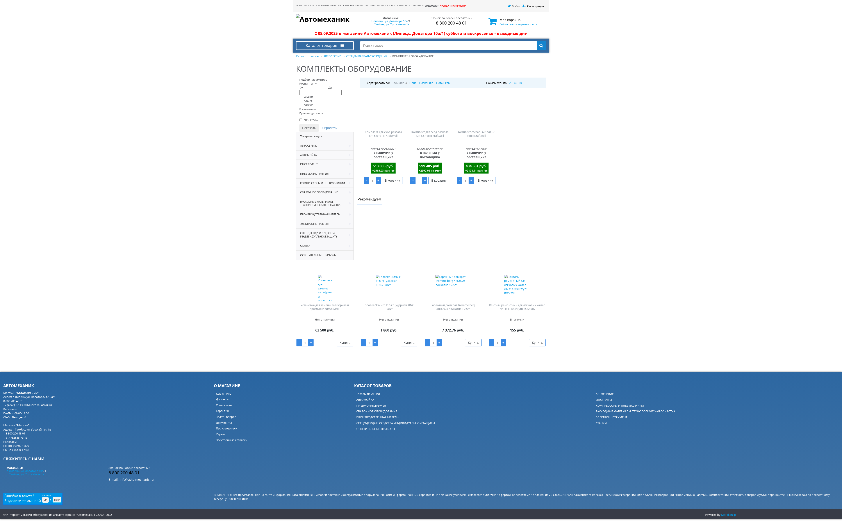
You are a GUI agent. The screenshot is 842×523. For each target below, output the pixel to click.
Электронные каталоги (231, 440)
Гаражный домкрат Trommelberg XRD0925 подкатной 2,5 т (453, 307)
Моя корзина (510, 20)
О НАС (299, 5)
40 (515, 83)
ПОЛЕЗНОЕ (418, 5)
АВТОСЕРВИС (605, 394)
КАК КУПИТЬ (310, 5)
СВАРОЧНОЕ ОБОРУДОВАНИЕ (376, 411)
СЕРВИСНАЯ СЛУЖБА (353, 5)
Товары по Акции (368, 394)
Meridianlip (728, 515)
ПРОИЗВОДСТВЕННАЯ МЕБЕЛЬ (377, 417)
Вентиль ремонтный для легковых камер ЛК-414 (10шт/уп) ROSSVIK (517, 307)
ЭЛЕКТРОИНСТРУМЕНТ (611, 417)
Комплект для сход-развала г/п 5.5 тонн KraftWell (383, 134)
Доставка (222, 399)
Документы (224, 423)
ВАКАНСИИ (382, 5)
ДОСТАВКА (370, 5)
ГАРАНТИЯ (335, 5)
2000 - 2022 (104, 515)
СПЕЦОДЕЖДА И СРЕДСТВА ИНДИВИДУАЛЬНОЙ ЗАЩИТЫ (395, 423)
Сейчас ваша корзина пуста (518, 24)
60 (520, 83)
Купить (345, 342)
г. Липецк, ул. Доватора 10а (389, 21)
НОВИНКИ (323, 5)
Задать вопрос (226, 417)
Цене (412, 83)
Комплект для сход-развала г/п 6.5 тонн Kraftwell (429, 134)
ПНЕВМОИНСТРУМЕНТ (372, 406)
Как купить (223, 393)
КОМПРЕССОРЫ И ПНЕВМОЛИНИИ (620, 406)
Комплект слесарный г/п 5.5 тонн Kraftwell (476, 134)
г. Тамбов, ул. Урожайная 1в (390, 24)
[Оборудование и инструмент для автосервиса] (325, 19)
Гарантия (222, 411)
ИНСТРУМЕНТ (605, 400)
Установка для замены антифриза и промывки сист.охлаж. (325, 307)
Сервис (221, 434)
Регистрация (535, 6)
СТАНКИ (601, 423)
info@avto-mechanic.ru (137, 479)
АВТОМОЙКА (365, 400)
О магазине (224, 405)
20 (510, 83)
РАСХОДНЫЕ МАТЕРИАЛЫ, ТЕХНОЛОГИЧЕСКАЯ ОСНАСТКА (635, 411)
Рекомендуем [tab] (369, 199)
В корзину (392, 180)
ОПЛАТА (393, 5)
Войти (516, 6)
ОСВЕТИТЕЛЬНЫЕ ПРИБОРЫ (375, 429)
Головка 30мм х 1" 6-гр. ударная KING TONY (389, 307)
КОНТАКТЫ (404, 5)
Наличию (397, 83)
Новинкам (443, 83)
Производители (226, 428)
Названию (426, 83)
